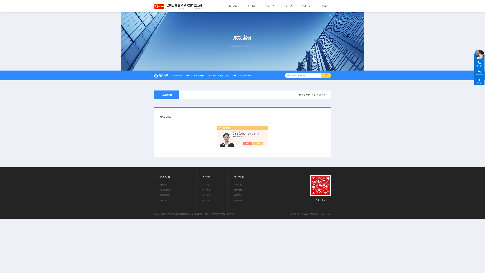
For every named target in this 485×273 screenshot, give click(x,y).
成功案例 (167, 95)
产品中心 (269, 6)
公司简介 (206, 185)
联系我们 (324, 6)
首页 (314, 95)
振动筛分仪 (165, 190)
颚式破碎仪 (165, 195)
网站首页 (233, 6)
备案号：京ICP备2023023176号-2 (219, 214)
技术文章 (306, 6)
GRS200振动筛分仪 (195, 75)
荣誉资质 (206, 190)
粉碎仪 (163, 200)
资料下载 (238, 200)
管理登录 (314, 214)
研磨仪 (163, 185)
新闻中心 (288, 6)
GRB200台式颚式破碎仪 (219, 75)
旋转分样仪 (177, 75)
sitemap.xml (325, 214)
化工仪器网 (303, 214)
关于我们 (251, 6)
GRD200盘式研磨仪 (242, 75)
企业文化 (206, 195)
